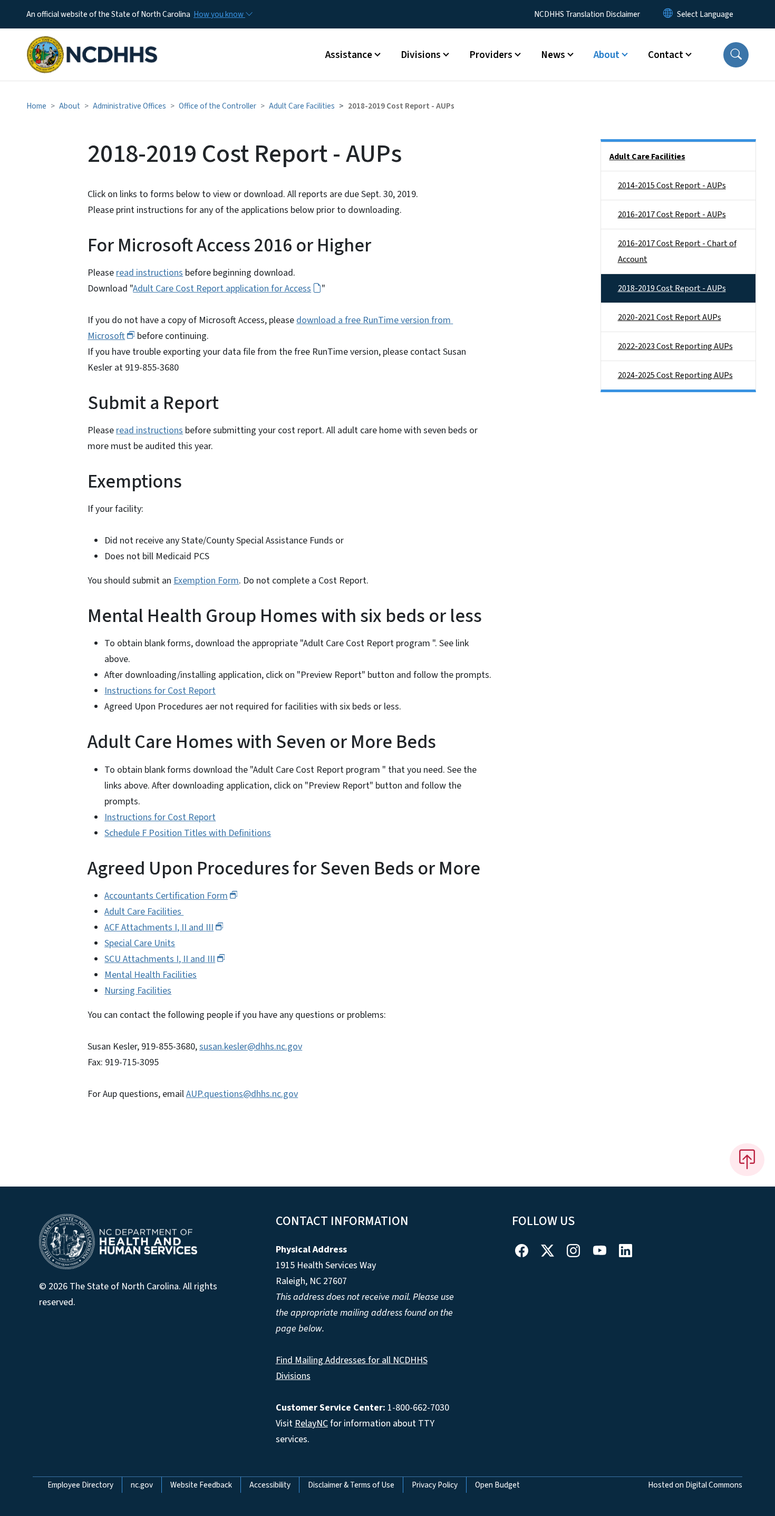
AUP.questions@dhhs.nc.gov (242, 1094)
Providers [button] (490, 54)
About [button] (606, 54)
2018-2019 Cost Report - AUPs (672, 288)
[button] (736, 54)
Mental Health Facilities (150, 974)
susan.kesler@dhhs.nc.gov (250, 1046)
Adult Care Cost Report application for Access (222, 288)
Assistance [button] (348, 54)
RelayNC (311, 1423)
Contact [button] (665, 54)
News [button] (553, 54)
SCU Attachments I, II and (159, 959)
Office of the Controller (217, 106)
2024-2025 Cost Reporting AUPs (675, 375)
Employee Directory (80, 1485)
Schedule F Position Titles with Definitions (187, 833)
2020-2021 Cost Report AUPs (669, 317)
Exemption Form (206, 580)
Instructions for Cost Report (160, 690)
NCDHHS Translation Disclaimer (587, 14)
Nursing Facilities (137, 990)
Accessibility (269, 1485)
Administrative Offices (129, 106)
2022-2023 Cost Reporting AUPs (675, 346)
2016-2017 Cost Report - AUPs (672, 214)
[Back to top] (747, 1159)
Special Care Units (139, 943)
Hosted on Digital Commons (695, 1485)
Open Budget (497, 1485)
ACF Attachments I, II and (159, 927)
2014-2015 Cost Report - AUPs (672, 185)
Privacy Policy (435, 1485)
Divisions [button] (421, 54)
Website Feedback (201, 1485)
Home (36, 106)
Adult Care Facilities (302, 106)
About (69, 106)
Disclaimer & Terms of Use (351, 1485)
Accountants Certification (166, 895)
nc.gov (142, 1485)
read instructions (149, 272)
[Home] (92, 43)
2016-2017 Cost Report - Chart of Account (677, 251)
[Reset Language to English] (668, 14)
